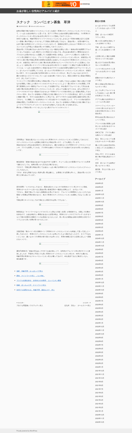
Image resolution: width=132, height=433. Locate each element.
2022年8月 (99, 341)
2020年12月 (99, 414)
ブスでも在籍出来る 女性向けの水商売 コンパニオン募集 (38, 280)
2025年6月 (99, 216)
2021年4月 (99, 400)
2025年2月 (99, 231)
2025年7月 (99, 212)
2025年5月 (99, 220)
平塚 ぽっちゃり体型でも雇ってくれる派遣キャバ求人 (105, 50)
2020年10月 (99, 422)
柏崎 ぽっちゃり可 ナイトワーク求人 (31, 285)
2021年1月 (99, 411)
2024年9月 (99, 249)
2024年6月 (99, 260)
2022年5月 (99, 352)
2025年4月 (99, 223)
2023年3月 (99, 315)
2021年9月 (99, 381)
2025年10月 (99, 201)
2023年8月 (99, 297)
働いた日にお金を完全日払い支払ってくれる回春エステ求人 (105, 147)
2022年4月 (99, 356)
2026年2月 (99, 187)
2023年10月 (99, 290)
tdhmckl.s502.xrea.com (38, 26)
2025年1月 (99, 235)
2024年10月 (99, 245)
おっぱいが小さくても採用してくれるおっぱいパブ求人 (105, 28)
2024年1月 (99, 279)
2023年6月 (99, 304)
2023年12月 (99, 282)
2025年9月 (99, 205)
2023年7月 (99, 301)
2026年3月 (99, 183)
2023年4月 (99, 312)
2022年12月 (99, 326)
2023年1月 (99, 323)
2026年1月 (99, 190)
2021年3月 (99, 403)
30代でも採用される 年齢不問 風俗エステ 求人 (35, 290)
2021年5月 (99, 396)
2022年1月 (99, 367)
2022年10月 (99, 334)
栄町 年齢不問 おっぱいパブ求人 (29, 271)
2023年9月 (99, 293)
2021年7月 (99, 389)
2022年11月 (99, 330)
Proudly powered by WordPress (26, 431)
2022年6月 (99, 348)
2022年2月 (99, 363)
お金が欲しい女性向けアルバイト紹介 (38, 11)
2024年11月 (99, 242)
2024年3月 (99, 271)
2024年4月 (99, 268)
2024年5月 (99, 264)
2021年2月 (99, 407)
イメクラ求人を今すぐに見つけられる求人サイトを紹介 (105, 71)
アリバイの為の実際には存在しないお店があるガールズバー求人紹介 (105, 126)
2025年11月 (99, 198)
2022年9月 (99, 337)
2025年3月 (99, 227)
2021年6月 (99, 392)
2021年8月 (99, 385)
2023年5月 (99, 308)
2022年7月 (99, 345)
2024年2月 (99, 275)
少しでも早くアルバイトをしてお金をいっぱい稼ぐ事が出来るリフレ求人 (105, 93)
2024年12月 (99, 238)
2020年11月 (99, 418)
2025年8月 (99, 209)
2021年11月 (99, 374)
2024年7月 (99, 257)
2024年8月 (99, 253)
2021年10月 (99, 378)
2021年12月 (99, 370)
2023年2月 (99, 319)
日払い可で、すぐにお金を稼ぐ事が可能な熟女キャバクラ (105, 156)
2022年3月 (99, 359)
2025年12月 (99, 194)
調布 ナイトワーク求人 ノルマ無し (30, 275)
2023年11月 (99, 286)
